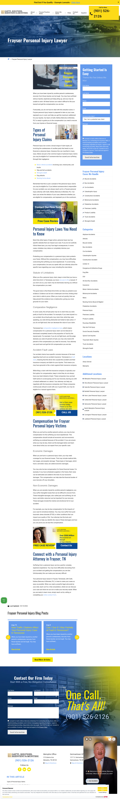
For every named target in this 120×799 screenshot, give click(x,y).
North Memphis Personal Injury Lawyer (94, 409)
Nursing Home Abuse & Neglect (93, 302)
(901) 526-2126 (102, 13)
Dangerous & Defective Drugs (92, 268)
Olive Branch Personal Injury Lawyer (96, 383)
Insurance (86, 285)
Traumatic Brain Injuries (90, 340)
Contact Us (75, 13)
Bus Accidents (89, 183)
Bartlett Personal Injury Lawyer (94, 391)
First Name (86, 85)
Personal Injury (88, 310)
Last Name (86, 93)
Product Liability (90, 213)
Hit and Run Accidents (90, 281)
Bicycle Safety (87, 243)
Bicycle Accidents (90, 179)
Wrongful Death (90, 221)
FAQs (69, 13)
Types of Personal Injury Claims (16, 781)
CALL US (66, 412)
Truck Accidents (90, 217)
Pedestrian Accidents (91, 204)
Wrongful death (42, 173)
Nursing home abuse (43, 178)
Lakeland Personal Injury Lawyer (95, 419)
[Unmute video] (86, 739)
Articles (85, 239)
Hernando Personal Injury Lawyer (95, 404)
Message (85, 124)
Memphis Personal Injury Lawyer (95, 379)
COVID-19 (86, 264)
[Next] (77, 637)
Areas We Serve (58, 13)
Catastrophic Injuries (89, 255)
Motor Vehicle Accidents (91, 289)
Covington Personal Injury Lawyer (95, 415)
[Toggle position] (109, 739)
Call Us (4, 600)
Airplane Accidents (89, 234)
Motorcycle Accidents (92, 200)
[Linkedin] (24, 769)
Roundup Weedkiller (89, 323)
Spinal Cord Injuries (89, 336)
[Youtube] (29, 769)
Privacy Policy (89, 152)
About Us (33, 13)
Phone (84, 101)
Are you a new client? (89, 116)
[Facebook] (20, 769)
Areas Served (87, 362)
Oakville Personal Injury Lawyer (94, 387)
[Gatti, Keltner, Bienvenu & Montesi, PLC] (14, 13)
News (84, 298)
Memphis (86, 366)
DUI (84, 277)
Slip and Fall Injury (89, 327)
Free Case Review (48, 221)
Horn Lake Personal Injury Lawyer (95, 395)
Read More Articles (42, 659)
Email (84, 108)
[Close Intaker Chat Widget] (113, 739)
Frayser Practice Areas (44, 13)
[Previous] (8, 637)
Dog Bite (85, 272)
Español (84, 13)
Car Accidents (89, 187)
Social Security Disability (91, 331)
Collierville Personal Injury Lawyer (95, 400)
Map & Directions (50, 763)
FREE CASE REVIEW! (44, 545)
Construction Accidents (92, 196)
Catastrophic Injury (91, 191)
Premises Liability (90, 208)
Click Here (75, 2)
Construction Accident (90, 260)
